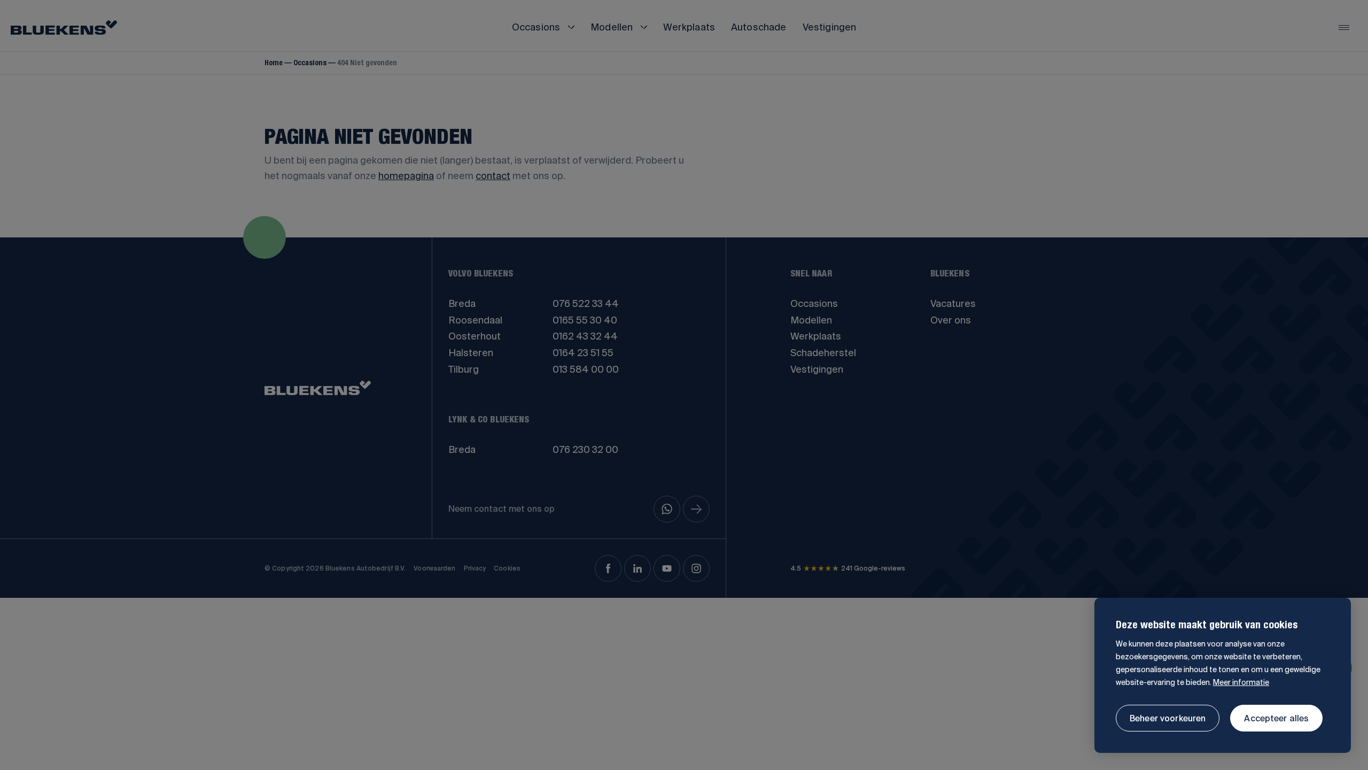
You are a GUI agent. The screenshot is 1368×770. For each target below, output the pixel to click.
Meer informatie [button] (1241, 682)
